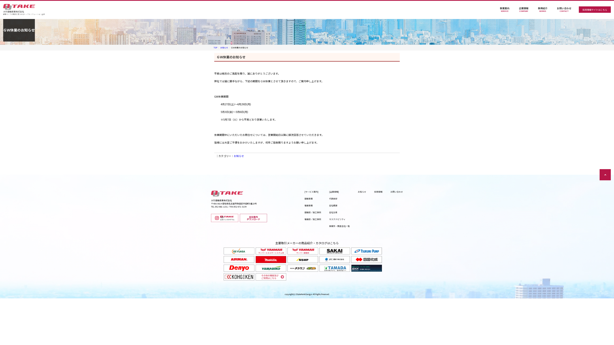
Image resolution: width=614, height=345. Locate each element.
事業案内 (504, 9)
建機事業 (308, 199)
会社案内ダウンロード (253, 218)
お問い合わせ (564, 9)
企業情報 (523, 9)
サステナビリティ (337, 219)
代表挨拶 (333, 199)
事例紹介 (542, 9)
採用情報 (378, 192)
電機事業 (308, 205)
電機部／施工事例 (312, 219)
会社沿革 (333, 212)
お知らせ (224, 47)
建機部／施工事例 (312, 212)
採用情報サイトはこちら (595, 9)
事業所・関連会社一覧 (339, 226)
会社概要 (333, 205)
